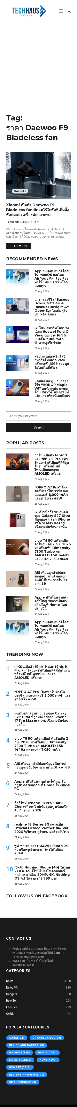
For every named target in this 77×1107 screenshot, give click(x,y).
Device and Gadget (26, 1045)
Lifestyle (11, 1007)
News (9, 981)
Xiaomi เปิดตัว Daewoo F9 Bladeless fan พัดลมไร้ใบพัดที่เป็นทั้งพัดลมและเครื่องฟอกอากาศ (37, 210)
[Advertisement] (38, 62)
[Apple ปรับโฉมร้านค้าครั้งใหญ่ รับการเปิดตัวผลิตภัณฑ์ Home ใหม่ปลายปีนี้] (17, 604)
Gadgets (20, 191)
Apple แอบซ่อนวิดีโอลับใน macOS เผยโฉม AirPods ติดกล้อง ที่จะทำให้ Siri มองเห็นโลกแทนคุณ (52, 278)
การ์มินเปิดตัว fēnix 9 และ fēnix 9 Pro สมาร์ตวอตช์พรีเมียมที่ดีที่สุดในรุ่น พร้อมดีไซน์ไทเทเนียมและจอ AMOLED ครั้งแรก (51, 464)
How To (11, 1000)
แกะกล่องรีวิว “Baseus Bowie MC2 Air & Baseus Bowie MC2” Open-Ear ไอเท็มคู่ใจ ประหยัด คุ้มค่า (52, 307)
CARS (10, 1013)
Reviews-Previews (26, 1074)
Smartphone (22, 1082)
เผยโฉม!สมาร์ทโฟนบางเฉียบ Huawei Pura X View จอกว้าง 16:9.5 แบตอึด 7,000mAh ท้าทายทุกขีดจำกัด (51, 335)
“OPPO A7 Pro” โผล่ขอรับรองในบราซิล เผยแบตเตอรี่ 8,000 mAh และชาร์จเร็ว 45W (51, 493)
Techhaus (13, 222)
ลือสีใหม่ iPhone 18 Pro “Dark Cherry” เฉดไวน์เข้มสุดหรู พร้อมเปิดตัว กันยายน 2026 (41, 806)
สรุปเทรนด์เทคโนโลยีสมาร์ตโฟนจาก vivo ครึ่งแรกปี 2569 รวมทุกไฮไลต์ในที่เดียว (51, 362)
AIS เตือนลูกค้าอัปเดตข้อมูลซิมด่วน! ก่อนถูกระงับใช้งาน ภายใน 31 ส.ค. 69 (50, 578)
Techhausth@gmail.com (28, 957)
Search (39, 427)
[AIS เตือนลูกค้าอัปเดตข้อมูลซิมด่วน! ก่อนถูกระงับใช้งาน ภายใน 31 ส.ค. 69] (17, 579)
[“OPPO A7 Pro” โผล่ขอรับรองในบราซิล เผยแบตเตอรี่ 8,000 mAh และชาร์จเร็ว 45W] (17, 494)
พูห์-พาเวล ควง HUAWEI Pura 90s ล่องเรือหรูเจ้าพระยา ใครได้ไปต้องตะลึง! (41, 849)
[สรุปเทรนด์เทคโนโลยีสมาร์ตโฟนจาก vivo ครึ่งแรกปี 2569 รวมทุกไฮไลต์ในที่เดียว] (17, 363)
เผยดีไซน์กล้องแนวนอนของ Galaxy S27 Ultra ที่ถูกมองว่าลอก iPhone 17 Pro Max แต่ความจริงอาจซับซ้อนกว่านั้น (52, 519)
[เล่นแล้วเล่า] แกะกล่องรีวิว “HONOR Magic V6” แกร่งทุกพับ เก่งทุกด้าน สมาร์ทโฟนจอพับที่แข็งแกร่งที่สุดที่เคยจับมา (52, 388)
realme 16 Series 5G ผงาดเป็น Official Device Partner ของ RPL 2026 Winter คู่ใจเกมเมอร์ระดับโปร (41, 828)
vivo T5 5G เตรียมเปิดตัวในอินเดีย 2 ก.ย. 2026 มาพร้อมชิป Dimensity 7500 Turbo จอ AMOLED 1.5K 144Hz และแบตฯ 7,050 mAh (52, 550)
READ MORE (19, 246)
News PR (12, 987)
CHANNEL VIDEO (47, 1037)
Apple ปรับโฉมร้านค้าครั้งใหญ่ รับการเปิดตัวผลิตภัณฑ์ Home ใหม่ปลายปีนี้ (51, 603)
